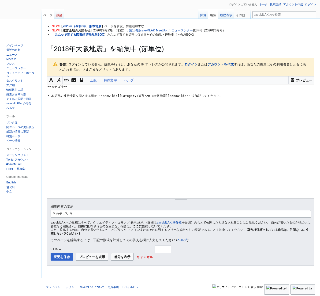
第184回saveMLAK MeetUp (148, 30)
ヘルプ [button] (129, 80)
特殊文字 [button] (110, 80)
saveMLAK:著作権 (169, 222)
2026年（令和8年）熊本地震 (82, 26)
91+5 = (56, 249)
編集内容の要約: (62, 206)
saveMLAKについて (92, 287)
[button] (301, 80)
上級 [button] (93, 80)
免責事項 (113, 287)
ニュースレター (182, 30)
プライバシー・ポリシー (61, 287)
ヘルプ (182, 240)
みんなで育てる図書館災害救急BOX (79, 34)
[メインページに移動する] (20, 19)
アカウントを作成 (221, 64)
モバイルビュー (131, 287)
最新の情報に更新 (17, 131)
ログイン (191, 64)
